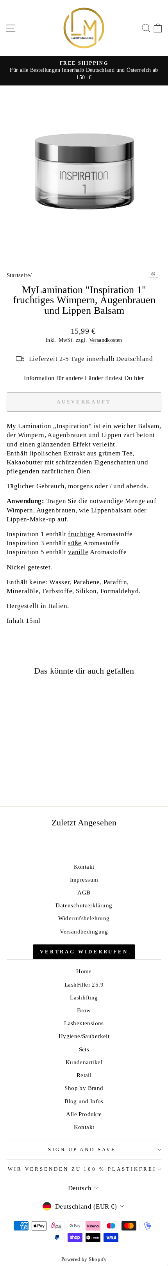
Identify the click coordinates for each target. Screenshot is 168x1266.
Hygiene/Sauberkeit (84, 1036)
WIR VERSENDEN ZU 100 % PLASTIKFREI (82, 1169)
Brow (84, 1010)
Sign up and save (82, 1149)
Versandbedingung (84, 931)
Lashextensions (84, 1023)
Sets (84, 1049)
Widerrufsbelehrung (83, 918)
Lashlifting (84, 997)
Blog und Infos (84, 1101)
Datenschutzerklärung (83, 905)
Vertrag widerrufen (84, 952)
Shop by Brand (83, 1088)
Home (84, 971)
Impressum (84, 879)
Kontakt (84, 866)
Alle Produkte (84, 1114)
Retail (84, 1075)
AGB (83, 892)
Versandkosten (105, 340)
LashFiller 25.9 (84, 984)
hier (139, 378)
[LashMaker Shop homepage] (84, 28)
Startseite (18, 275)
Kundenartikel (84, 1062)
